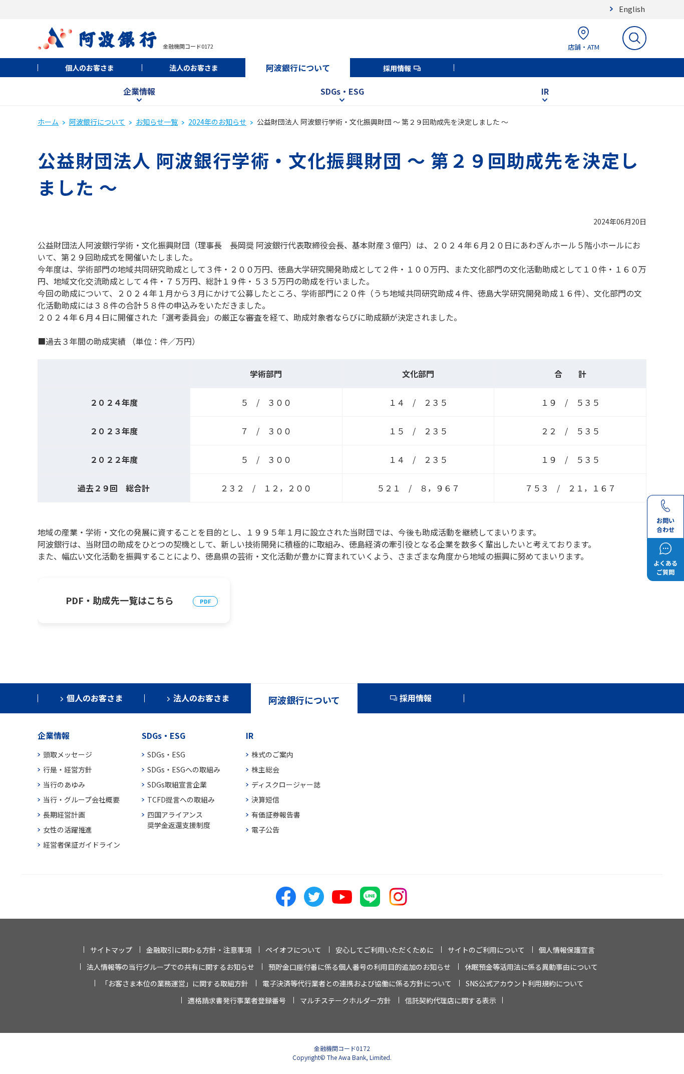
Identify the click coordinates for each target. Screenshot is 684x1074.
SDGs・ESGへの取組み (183, 769)
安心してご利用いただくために (384, 950)
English (632, 9)
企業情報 (139, 91)
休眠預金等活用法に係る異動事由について (531, 967)
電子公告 (265, 830)
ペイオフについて (293, 950)
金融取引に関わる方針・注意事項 (198, 950)
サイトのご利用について (486, 950)
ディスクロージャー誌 (285, 784)
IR (545, 91)
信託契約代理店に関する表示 (450, 1000)
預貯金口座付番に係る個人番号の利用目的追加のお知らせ (359, 967)
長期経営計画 (64, 815)
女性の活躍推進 (67, 830)
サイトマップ (111, 950)
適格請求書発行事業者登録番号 (237, 1000)
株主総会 (265, 769)
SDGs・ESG (342, 91)
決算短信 (265, 799)
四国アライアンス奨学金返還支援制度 (178, 820)
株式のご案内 (272, 754)
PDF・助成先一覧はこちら (120, 600)
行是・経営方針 (67, 769)
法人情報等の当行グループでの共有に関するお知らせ (170, 967)
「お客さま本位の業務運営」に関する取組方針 (174, 983)
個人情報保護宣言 (567, 950)
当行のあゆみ (64, 784)
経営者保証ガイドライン (81, 845)
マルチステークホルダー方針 (345, 1000)
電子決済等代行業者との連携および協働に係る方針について (357, 983)
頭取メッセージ (67, 754)
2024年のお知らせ (217, 122)
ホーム (48, 122)
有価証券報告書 (275, 815)
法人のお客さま (193, 68)
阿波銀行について (298, 68)
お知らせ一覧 (157, 122)
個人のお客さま (89, 68)
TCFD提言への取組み (181, 799)
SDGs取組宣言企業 (177, 784)
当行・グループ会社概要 (81, 799)
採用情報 (397, 68)
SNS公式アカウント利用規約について (525, 983)
